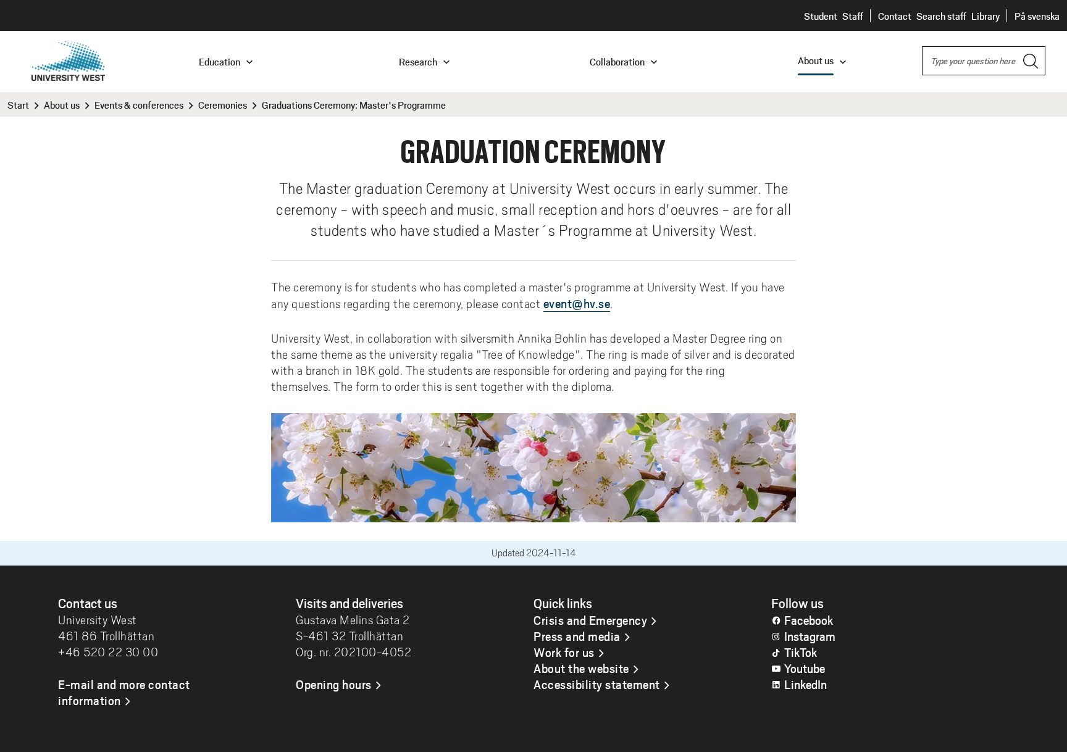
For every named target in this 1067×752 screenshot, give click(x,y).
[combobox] (984, 61)
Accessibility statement (597, 684)
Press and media (577, 636)
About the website (581, 668)
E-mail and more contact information (124, 692)
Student (820, 15)
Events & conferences (138, 104)
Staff (852, 15)
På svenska (1037, 15)
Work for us (564, 652)
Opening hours (334, 684)
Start (18, 104)
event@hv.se (577, 303)
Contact (894, 15)
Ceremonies (222, 104)
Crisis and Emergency (590, 620)
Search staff (941, 15)
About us (62, 104)
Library (985, 15)
